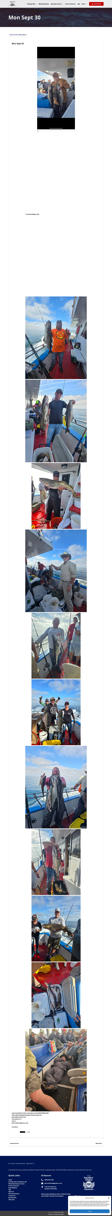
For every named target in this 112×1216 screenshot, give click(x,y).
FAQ (78, 4)
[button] (109, 1198)
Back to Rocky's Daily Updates (18, 34)
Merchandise (12, 1197)
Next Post (99, 1143)
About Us (11, 1191)
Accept (90, 1211)
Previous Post (14, 1143)
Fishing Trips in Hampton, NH (17, 1182)
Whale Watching (44, 4)
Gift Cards (11, 1199)
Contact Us (11, 1195)
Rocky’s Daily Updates (18, 1163)
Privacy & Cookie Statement (56, 1214)
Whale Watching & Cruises (16, 1184)
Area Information (13, 1193)
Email (28, 1132)
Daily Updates (12, 1188)
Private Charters (70, 4)
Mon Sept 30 (31, 1163)
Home (10, 1180)
